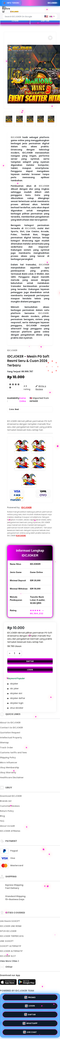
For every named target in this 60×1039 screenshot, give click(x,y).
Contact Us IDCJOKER (11, 727)
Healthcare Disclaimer (12, 777)
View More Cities (9, 961)
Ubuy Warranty (8, 772)
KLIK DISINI (21, 535)
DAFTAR (45, 20)
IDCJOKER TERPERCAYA (12, 936)
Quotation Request (10, 732)
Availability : (13, 400)
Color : (14, 409)
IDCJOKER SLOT (8, 956)
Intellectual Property (11, 737)
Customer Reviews (10, 806)
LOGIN (15, 20)
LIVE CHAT (32, 1031)
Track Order (6, 747)
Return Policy (7, 810)
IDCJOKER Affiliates (10, 830)
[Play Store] (27, 983)
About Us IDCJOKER (10, 722)
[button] (50, 38)
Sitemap (4, 742)
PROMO (32, 998)
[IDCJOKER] (14, 11)
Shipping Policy (8, 757)
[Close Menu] (3, 12)
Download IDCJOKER (11, 796)
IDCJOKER (16, 137)
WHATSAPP (31, 1022)
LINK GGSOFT (7, 941)
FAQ (2, 820)
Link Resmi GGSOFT (10, 921)
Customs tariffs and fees (13, 752)
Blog (2, 815)
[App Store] (8, 983)
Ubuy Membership (9, 767)
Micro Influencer (8, 762)
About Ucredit (7, 825)
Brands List (6, 801)
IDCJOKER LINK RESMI (10, 926)
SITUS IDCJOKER (8, 931)
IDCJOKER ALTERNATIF (11, 951)
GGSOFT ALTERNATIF (10, 946)
